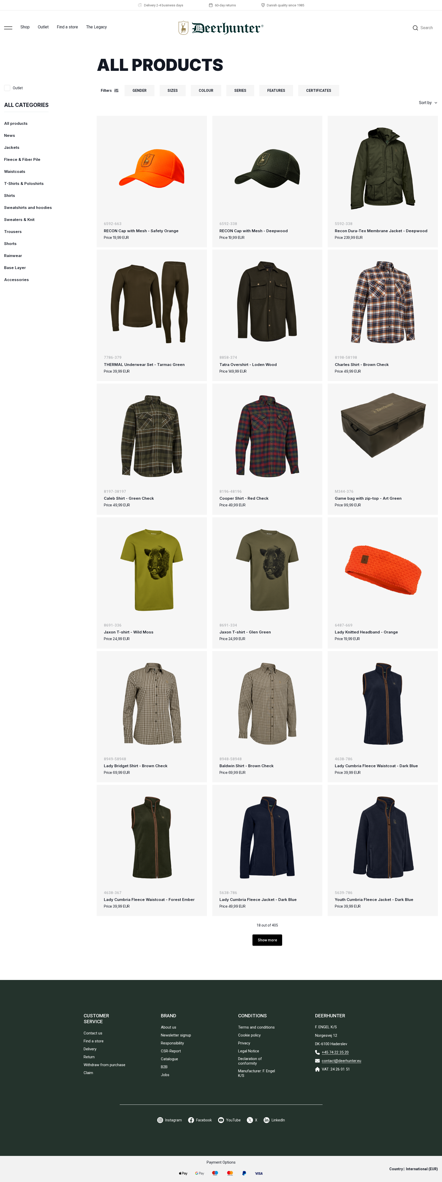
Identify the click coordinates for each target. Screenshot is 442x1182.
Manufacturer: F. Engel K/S (256, 1073)
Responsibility (172, 1043)
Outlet (43, 27)
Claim (88, 1073)
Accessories (16, 279)
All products (16, 123)
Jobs (165, 1075)
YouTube (233, 1120)
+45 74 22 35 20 (335, 1052)
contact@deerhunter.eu (341, 1060)
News (9, 135)
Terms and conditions (256, 1027)
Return (89, 1057)
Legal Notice (248, 1051)
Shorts (10, 243)
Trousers (13, 231)
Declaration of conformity (250, 1061)
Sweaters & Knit (19, 219)
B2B (164, 1067)
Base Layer (15, 267)
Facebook (204, 1120)
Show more (267, 940)
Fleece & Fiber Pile (22, 159)
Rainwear (13, 255)
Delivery (90, 1049)
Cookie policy (249, 1035)
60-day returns (225, 5)
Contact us (93, 1033)
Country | (413, 1169)
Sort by (425, 102)
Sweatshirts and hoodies (28, 207)
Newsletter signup (176, 1035)
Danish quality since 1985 (285, 5)
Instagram (173, 1120)
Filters (106, 90)
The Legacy (96, 27)
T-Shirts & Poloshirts (24, 183)
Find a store (67, 27)
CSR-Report (171, 1051)
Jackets (11, 147)
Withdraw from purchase (104, 1065)
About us (168, 1027)
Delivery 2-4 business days (163, 5)
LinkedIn (278, 1120)
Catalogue (169, 1059)
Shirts (9, 195)
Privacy (244, 1043)
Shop (25, 27)
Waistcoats (14, 171)
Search (427, 27)
